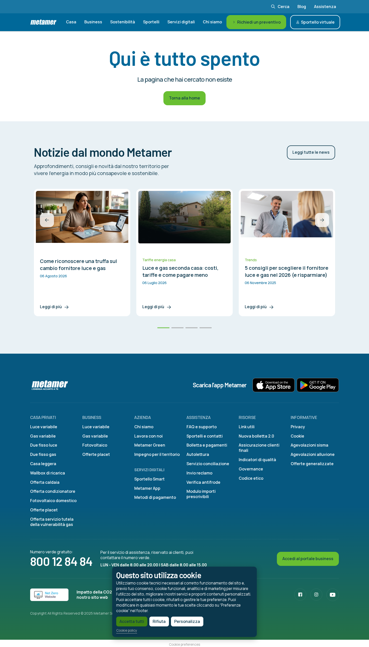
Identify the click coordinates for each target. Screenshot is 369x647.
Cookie (297, 436)
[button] (47, 220)
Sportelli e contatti (205, 436)
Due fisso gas (43, 454)
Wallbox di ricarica (47, 473)
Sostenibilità (122, 22)
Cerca (283, 6)
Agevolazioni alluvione (313, 454)
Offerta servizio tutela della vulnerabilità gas (52, 521)
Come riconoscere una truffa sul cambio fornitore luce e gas (78, 265)
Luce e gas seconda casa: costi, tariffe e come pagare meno (180, 271)
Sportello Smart (149, 479)
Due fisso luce (43, 445)
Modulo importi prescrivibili (201, 494)
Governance (251, 469)
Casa (71, 22)
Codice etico (251, 478)
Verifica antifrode (203, 482)
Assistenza (325, 6)
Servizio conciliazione (208, 463)
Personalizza (187, 621)
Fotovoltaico (94, 445)
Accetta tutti (131, 621)
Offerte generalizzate (312, 463)
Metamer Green (149, 445)
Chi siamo (212, 22)
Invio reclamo (199, 473)
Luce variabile (43, 426)
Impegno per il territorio (157, 454)
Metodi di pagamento (155, 497)
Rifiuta (159, 621)
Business (93, 22)
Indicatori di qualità (257, 459)
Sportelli (151, 22)
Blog (301, 6)
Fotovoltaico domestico (53, 500)
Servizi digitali (181, 22)
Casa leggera (43, 463)
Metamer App (147, 488)
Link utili (247, 426)
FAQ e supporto (202, 426)
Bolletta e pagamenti (207, 445)
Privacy (298, 426)
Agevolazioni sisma (309, 445)
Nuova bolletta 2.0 (256, 436)
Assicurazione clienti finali (259, 447)
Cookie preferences (184, 644)
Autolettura (198, 454)
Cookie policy (126, 630)
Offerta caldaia (44, 482)
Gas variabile (43, 436)
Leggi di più (51, 306)
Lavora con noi (148, 436)
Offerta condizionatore (52, 491)
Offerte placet (44, 510)
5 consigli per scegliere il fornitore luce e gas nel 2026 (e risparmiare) (286, 271)
